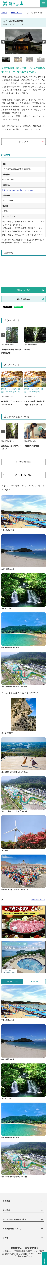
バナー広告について (38, 900)
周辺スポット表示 (23, 290)
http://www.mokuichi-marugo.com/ (17, 190)
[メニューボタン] (43, 3)
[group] (12, 341)
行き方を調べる (23, 299)
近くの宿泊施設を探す (23, 462)
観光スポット (16, 12)
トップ (4, 12)
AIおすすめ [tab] (35, 981)
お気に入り (30, 141)
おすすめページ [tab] (12, 981)
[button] (44, 42)
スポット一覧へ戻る (23, 475)
